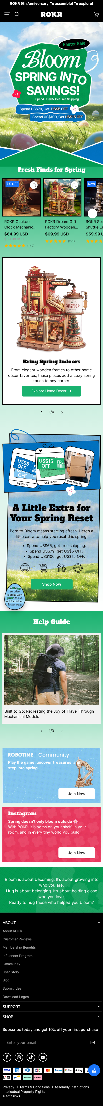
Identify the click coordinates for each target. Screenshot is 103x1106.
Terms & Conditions (35, 1087)
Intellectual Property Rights (24, 1092)
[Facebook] (7, 1060)
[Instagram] (19, 1060)
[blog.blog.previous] (41, 412)
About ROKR (12, 931)
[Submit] (93, 1042)
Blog (6, 980)
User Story (11, 972)
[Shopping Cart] (96, 14)
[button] (7, 14)
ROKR (16, 1096)
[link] (51, 3)
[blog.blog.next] (62, 412)
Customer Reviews (17, 939)
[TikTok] (31, 1060)
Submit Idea (12, 988)
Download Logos (16, 997)
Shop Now (51, 584)
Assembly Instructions (72, 1087)
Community (11, 964)
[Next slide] (92, 213)
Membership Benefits (19, 947)
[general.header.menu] (7, 14)
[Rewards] (94, 1070)
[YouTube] (43, 1060)
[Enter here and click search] (17, 14)
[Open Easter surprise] (15, 596)
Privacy (9, 1087)
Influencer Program (18, 956)
